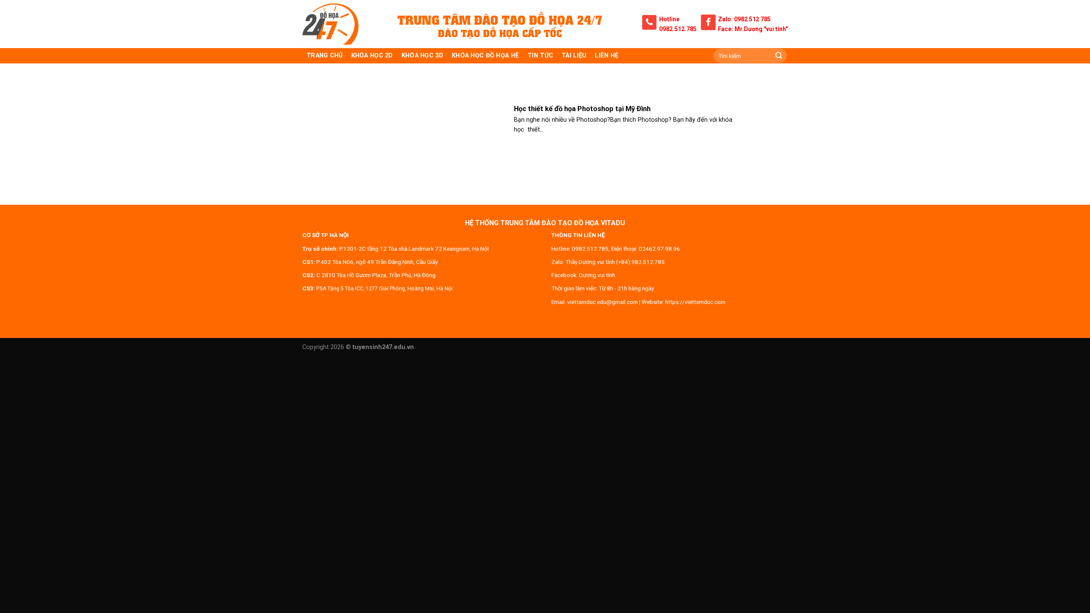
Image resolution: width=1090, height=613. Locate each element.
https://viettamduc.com (695, 301)
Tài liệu (574, 55)
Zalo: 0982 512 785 (744, 19)
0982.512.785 (678, 29)
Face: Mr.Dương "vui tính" (753, 29)
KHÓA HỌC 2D (372, 55)
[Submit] (779, 56)
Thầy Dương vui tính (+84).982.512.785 (615, 261)
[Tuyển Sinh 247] (330, 24)
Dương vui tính (597, 275)
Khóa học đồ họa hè (485, 55)
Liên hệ (606, 55)
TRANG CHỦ (325, 55)
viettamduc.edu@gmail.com (602, 301)
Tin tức (540, 55)
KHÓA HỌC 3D (422, 55)
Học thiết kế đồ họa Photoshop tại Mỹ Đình (582, 109)
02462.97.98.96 (659, 248)
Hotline (669, 19)
